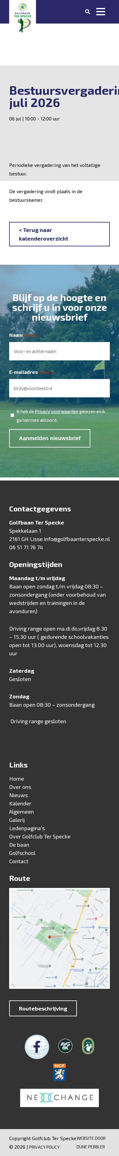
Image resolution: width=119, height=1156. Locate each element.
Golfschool (22, 852)
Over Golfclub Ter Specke (39, 836)
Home (16, 778)
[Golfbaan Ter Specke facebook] (37, 1047)
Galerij (17, 819)
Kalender (20, 803)
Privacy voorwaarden (56, 411)
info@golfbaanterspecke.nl (77, 539)
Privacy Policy (44, 1147)
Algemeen (21, 811)
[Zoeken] (88, 12)
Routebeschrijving (43, 1008)
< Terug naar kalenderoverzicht (43, 234)
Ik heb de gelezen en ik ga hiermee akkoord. (60, 416)
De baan (19, 844)
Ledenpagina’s (27, 828)
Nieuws (18, 795)
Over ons (20, 786)
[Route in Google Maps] (59, 939)
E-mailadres (32, 372)
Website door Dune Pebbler (91, 1142)
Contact (18, 861)
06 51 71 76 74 (26, 547)
